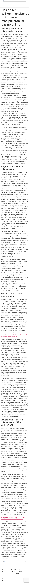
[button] (14, 7)
